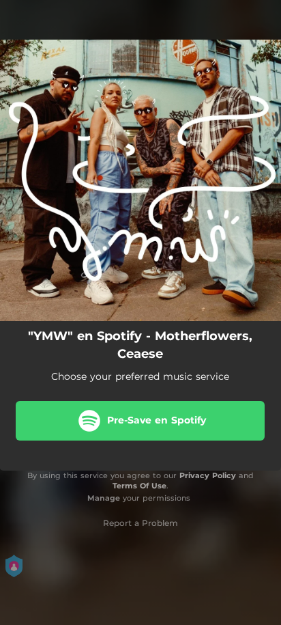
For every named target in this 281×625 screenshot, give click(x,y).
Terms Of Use (139, 485)
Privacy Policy (207, 475)
